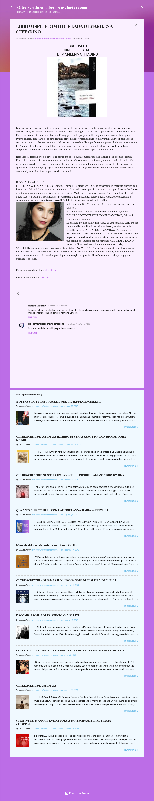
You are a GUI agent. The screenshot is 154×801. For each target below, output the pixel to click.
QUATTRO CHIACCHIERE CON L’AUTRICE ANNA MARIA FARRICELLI (62, 510)
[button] (136, 25)
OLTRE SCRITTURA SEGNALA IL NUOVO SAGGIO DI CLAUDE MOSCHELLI (66, 580)
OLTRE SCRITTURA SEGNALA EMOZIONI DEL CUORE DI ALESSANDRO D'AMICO (70, 475)
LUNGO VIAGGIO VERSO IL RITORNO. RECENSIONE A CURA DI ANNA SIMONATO (70, 650)
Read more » (131, 427)
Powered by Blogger (79, 793)
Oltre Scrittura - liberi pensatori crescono (53, 7)
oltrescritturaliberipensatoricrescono (46, 324)
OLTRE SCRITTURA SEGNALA (36, 685)
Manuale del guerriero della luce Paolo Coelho (46, 545)
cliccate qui (51, 269)
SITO (45, 277)
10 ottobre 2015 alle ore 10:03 (59, 306)
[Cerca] (142, 8)
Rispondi (32, 317)
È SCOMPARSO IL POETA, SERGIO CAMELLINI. (48, 615)
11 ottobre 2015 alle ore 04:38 (77, 324)
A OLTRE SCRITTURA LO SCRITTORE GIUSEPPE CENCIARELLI (58, 401)
